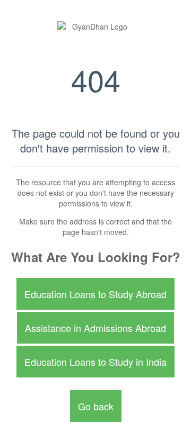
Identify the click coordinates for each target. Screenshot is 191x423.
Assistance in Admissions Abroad (95, 328)
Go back (96, 406)
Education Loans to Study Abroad (95, 294)
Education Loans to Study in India (95, 361)
